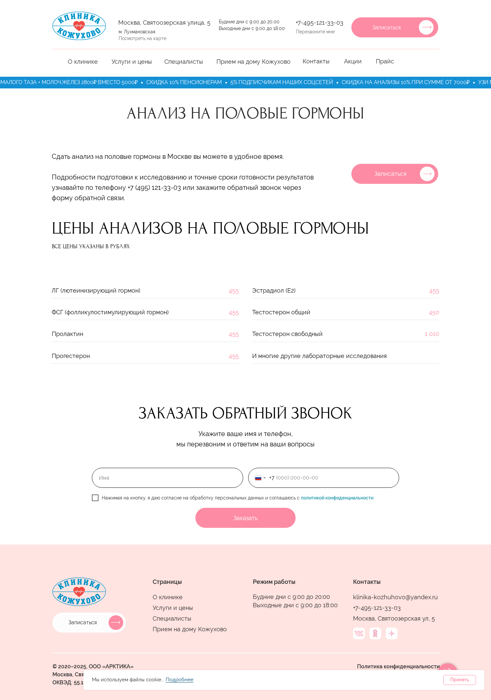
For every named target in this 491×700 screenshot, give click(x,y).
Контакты (316, 61)
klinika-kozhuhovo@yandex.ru (395, 597)
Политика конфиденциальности (398, 666)
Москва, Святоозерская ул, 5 (394, 618)
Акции (353, 61)
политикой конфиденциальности (337, 497)
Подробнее (179, 680)
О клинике (83, 61)
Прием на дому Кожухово (253, 61)
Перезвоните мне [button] (315, 31)
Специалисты (183, 61)
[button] (427, 27)
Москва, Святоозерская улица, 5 (164, 22)
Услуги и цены (132, 61)
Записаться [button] (386, 27)
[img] (79, 26)
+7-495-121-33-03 (319, 22)
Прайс (385, 61)
